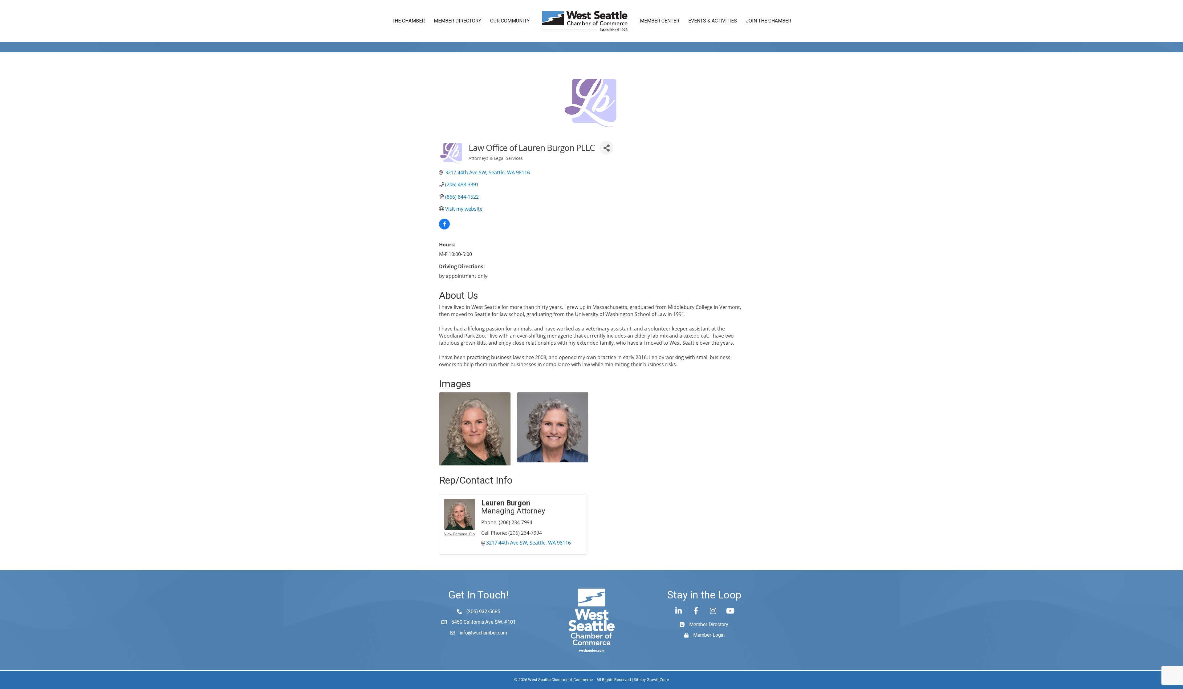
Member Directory (457, 21)
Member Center (659, 21)
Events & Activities (712, 21)
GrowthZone (658, 679)
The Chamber (408, 21)
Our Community (510, 21)
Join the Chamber (768, 21)
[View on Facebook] (444, 227)
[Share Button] (606, 148)
